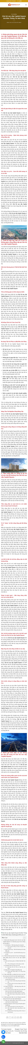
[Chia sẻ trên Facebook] (10, 1017)
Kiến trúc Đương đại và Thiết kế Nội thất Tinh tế (15, 961)
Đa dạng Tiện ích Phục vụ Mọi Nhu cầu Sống (16, 968)
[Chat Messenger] (3, 1032)
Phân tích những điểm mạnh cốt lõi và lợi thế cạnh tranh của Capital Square (15, 1001)
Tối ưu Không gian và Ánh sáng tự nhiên (16, 963)
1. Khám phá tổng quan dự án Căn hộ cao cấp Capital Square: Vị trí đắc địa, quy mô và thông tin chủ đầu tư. (14, 941)
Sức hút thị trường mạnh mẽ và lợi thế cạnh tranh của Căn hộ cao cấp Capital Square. (15, 990)
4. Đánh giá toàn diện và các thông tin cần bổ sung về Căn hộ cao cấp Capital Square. (14, 997)
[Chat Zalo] (3, 1037)
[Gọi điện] (3, 1042)
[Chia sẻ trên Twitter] (12, 1017)
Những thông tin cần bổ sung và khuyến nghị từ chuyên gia (15, 1004)
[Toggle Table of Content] (23, 938)
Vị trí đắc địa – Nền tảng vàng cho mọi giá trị (14, 945)
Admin (19, 22)
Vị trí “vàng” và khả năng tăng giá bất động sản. (16, 981)
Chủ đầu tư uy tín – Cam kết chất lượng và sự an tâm (15, 953)
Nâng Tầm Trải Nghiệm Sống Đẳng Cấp (13, 969)
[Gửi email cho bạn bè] (15, 1017)
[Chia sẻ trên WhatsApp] (7, 1017)
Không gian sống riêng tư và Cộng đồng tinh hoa (16, 972)
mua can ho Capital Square (13, 1025)
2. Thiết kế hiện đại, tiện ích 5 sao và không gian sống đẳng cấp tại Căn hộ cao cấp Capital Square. (14, 957)
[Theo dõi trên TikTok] (19, 1)
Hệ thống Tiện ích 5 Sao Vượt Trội (12, 965)
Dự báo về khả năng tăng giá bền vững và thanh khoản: (16, 1011)
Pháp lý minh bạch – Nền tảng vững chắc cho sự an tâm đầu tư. (15, 987)
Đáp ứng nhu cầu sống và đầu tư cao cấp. (16, 992)
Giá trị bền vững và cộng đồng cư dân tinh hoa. (16, 995)
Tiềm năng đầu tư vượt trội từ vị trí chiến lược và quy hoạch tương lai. (15, 978)
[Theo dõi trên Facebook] (17, 1)
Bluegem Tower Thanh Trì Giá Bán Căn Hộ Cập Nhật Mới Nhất (20, 1031)
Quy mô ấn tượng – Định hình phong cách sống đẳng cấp (15, 950)
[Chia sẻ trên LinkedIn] (20, 1017)
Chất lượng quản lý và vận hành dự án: (15, 1006)
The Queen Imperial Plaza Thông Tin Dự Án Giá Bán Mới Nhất (7, 1031)
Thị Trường (14, 14)
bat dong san (4, 1024)
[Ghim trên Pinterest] (18, 1017)
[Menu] (26, 5)
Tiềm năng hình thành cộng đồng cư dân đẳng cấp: (16, 1009)
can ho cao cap (10, 1024)
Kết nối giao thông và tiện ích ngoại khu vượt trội (16, 947)
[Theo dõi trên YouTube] (20, 1)
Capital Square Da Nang (19, 1024)
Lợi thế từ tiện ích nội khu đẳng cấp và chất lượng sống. (16, 984)
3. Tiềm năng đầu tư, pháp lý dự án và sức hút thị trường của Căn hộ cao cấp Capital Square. (14, 975)
